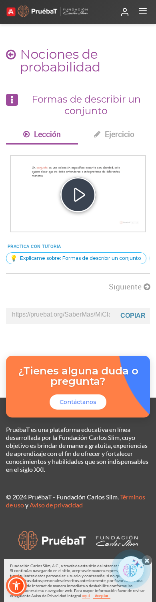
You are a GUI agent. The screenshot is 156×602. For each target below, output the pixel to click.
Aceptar (101, 595)
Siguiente (126, 286)
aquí (86, 595)
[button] (16, 585)
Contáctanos (78, 402)
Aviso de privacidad (56, 505)
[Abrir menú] (143, 12)
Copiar (133, 315)
